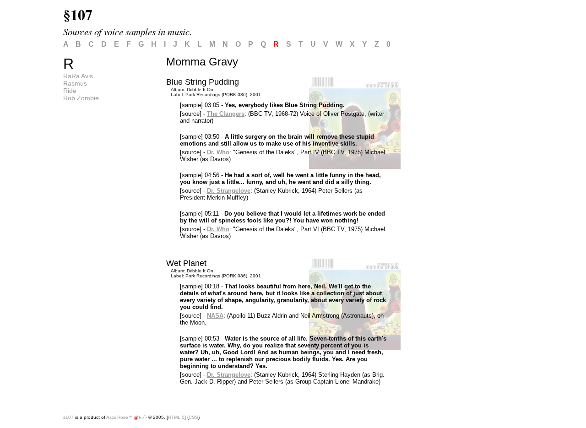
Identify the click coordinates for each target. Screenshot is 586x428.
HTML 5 (176, 417)
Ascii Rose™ (119, 417)
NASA (215, 315)
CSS (193, 417)
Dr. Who (218, 152)
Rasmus (75, 83)
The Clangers (225, 113)
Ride (69, 90)
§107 (77, 14)
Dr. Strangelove (228, 190)
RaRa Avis (78, 76)
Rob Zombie (81, 98)
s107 (68, 417)
